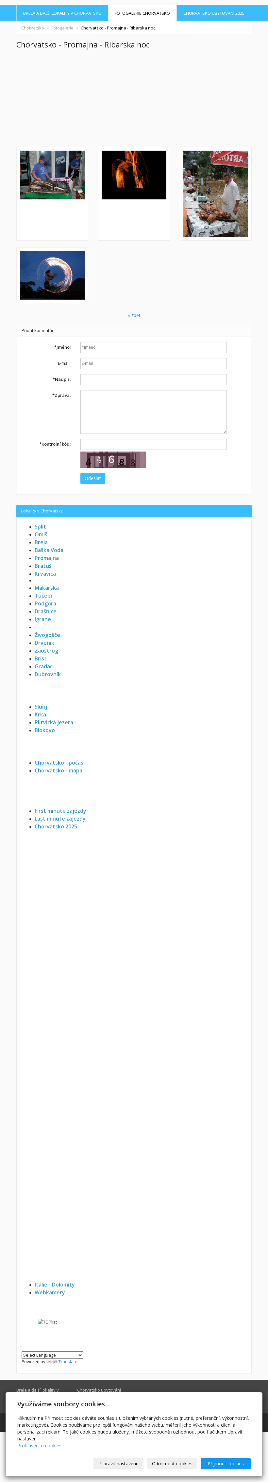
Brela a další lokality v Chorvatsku (62, 13)
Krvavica (45, 573)
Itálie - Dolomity (55, 1284)
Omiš (41, 534)
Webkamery (50, 1292)
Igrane (43, 619)
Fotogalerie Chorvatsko (142, 13)
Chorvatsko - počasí (60, 762)
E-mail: (64, 363)
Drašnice (46, 611)
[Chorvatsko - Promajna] (52, 194)
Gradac (44, 666)
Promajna (47, 558)
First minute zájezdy (60, 810)
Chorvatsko (32, 28)
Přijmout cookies (226, 1463)
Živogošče (47, 635)
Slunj (41, 706)
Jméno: (62, 347)
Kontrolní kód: (55, 444)
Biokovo (45, 730)
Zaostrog (46, 650)
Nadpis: (62, 379)
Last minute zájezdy (60, 818)
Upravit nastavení (118, 1463)
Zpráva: (61, 395)
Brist (41, 658)
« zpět (134, 315)
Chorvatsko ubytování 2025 (213, 13)
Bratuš (43, 565)
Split (40, 526)
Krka (40, 714)
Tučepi (43, 595)
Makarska (47, 587)
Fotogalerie (62, 28)
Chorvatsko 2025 (56, 826)
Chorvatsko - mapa (58, 770)
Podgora (45, 603)
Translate (68, 1361)
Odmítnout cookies (172, 1463)
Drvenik (44, 642)
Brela (41, 542)
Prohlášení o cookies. (39, 1445)
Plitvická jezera (54, 722)
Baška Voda (49, 550)
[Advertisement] (134, 98)
